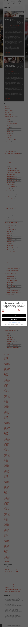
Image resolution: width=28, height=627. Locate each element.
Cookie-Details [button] (7, 324)
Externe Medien (7, 312)
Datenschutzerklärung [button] (14, 324)
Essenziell (6, 309)
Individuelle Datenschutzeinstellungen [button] (14, 322)
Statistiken (22, 309)
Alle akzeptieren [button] (14, 316)
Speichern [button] (14, 319)
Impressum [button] (21, 324)
